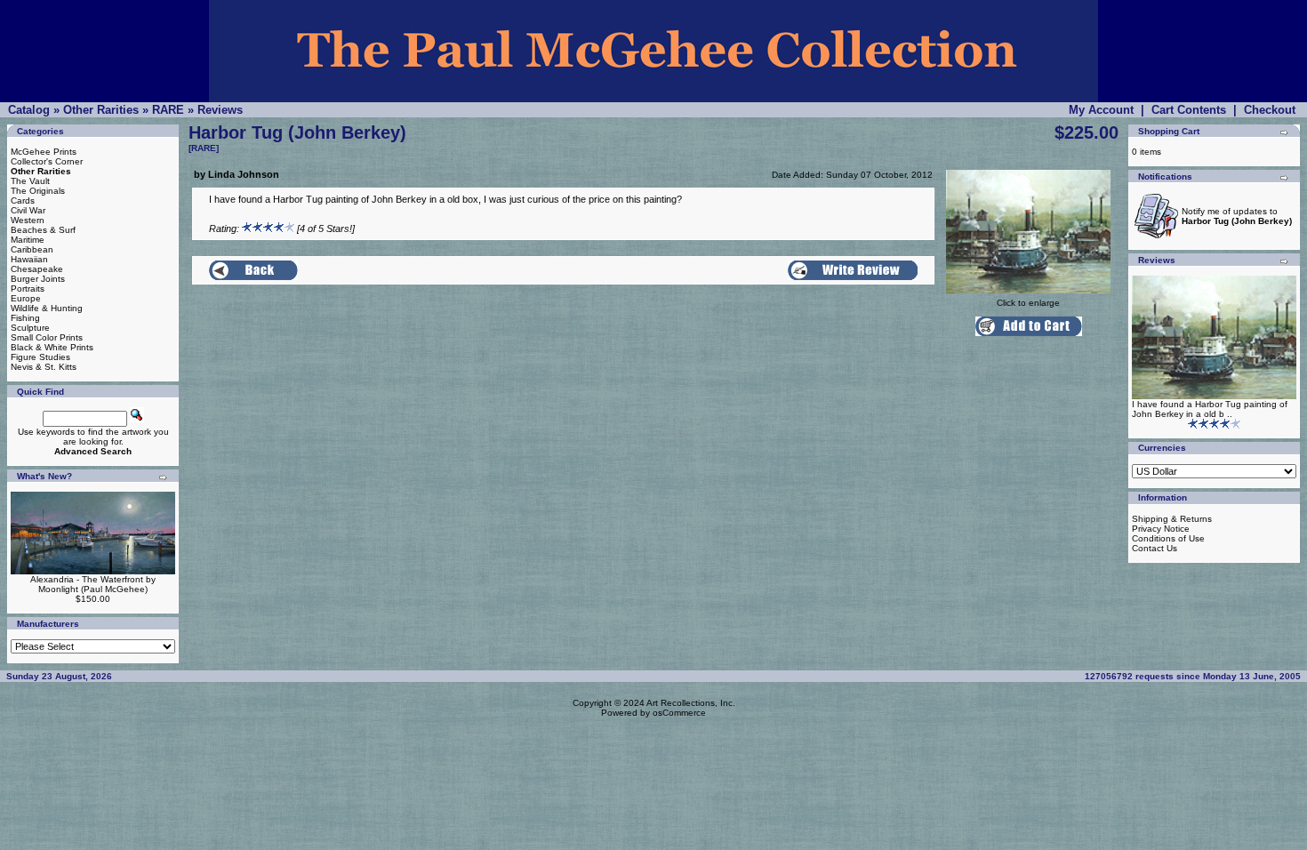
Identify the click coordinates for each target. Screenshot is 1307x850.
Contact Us (1154, 548)
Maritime (27, 240)
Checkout (1269, 109)
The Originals (38, 191)
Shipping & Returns (1172, 519)
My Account (1101, 109)
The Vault (30, 181)
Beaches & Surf (43, 230)
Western (27, 220)
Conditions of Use (1168, 538)
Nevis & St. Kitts (43, 367)
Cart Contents (1188, 109)
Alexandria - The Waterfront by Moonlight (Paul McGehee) (93, 584)
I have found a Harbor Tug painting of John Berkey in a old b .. (1209, 409)
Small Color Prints (47, 337)
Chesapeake (37, 269)
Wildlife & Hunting (47, 308)
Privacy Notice (1161, 528)
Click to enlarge (1028, 303)
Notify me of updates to (1237, 216)
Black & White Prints (52, 347)
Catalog (29, 109)
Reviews (220, 109)
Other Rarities (101, 109)
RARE (168, 109)
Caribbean (32, 249)
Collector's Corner (47, 161)
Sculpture (30, 328)
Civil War (28, 210)
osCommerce (679, 713)
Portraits (27, 288)
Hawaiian (29, 259)
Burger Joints (38, 279)
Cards (23, 200)
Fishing (25, 318)
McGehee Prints (43, 151)
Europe (26, 298)
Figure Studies (40, 357)
